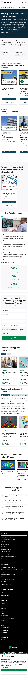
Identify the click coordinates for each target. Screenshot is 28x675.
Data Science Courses (6, 537)
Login (2, 592)
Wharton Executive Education (8, 574)
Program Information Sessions (8, 618)
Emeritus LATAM (5, 627)
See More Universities (6, 584)
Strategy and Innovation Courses (8, 556)
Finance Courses (5, 544)
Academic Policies (5, 595)
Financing (3, 625)
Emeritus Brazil (4, 630)
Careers (3, 623)
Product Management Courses (8, 539)
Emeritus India (4, 637)
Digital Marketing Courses (7, 554)
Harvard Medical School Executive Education (11, 581)
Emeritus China (4, 632)
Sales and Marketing (6, 551)
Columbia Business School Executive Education (12, 569)
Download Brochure (9, 99)
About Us (3, 603)
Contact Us (3, 639)
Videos (2, 613)
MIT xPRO (3, 572)
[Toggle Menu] (26, 2)
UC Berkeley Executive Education (8, 577)
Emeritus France (5, 635)
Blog (2, 611)
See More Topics (5, 558)
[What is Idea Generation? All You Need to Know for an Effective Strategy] (9, 421)
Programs (7, 7)
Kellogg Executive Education (7, 579)
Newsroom (3, 608)
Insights (3, 620)
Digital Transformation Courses (8, 542)
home (2, 7)
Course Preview (4, 615)
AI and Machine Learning (6, 549)
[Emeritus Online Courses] (6, 2)
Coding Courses (4, 546)
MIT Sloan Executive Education (8, 567)
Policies (2, 606)
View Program (9, 102)
